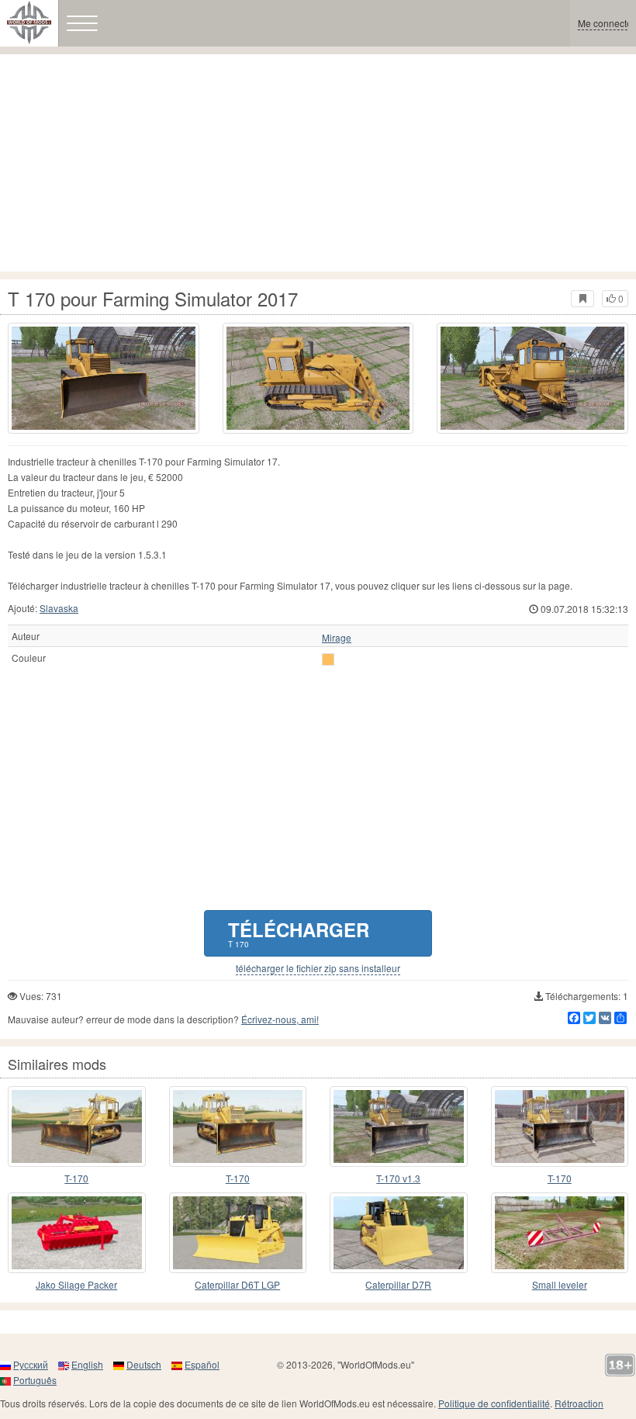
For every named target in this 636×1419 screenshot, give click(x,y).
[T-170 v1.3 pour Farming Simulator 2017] (399, 1126)
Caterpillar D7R (398, 1284)
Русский (30, 1364)
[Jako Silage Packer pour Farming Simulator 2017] (77, 1232)
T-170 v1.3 (398, 1178)
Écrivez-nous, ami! (280, 1019)
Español (202, 1364)
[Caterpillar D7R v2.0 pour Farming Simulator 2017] (399, 1232)
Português (35, 1379)
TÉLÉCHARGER (298, 933)
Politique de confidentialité (494, 1403)
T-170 (76, 1178)
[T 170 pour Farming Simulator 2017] (103, 378)
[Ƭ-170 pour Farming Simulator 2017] (238, 1126)
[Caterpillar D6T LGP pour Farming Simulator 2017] (238, 1232)
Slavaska (59, 607)
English (87, 1364)
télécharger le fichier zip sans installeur (318, 968)
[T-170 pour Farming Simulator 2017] (560, 1126)
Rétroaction (579, 1403)
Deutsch (143, 1364)
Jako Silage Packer (76, 1284)
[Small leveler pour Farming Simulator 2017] (560, 1232)
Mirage (336, 638)
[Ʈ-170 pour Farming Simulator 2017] (77, 1126)
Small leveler (559, 1284)
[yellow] (328, 659)
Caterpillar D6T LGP (237, 1284)
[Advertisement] (318, 163)
